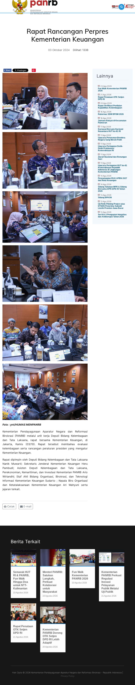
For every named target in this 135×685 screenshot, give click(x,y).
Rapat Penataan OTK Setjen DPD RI (111, 98)
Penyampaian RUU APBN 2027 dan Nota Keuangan (112, 179)
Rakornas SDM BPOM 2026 (111, 114)
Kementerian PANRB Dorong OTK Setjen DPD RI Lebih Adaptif (52, 636)
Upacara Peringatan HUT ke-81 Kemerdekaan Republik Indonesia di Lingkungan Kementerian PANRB (112, 168)
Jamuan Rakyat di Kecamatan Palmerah (112, 121)
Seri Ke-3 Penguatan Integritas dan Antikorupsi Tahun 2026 (112, 215)
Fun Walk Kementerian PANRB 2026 (112, 89)
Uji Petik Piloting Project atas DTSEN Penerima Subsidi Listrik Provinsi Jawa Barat (111, 206)
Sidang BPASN (105, 197)
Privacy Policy (67, 676)
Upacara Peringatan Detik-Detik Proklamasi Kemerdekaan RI (110, 148)
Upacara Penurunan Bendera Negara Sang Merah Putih (111, 139)
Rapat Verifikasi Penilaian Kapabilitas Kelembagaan (110, 106)
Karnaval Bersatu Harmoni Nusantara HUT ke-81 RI (110, 130)
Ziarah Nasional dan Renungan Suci (112, 158)
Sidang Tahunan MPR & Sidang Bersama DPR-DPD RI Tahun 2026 (112, 189)
